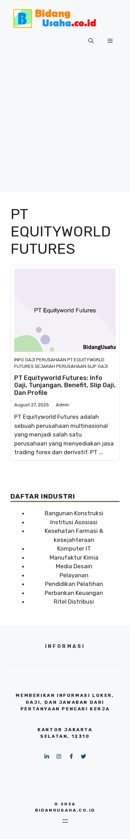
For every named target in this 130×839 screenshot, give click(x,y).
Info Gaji (24, 359)
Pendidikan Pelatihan (74, 583)
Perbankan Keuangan (74, 592)
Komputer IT (74, 548)
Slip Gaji (97, 366)
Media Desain (74, 566)
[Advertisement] (65, 127)
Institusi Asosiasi (73, 522)
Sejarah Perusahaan (60, 366)
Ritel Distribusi (74, 601)
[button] (91, 41)
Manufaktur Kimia (74, 557)
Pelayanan (74, 575)
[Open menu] (65, 821)
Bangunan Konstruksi (74, 513)
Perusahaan (51, 359)
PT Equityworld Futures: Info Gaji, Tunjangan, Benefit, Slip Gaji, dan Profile (65, 385)
